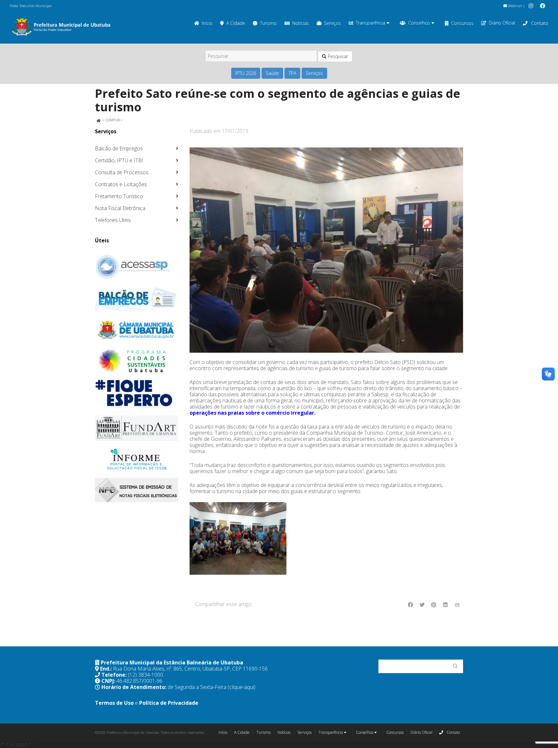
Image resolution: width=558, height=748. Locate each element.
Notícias (300, 23)
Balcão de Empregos (119, 148)
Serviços (332, 23)
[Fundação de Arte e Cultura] (136, 428)
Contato (539, 23)
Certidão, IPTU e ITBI (119, 160)
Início (207, 23)
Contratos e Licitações (121, 184)
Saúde (272, 73)
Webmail (514, 5)
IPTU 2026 (245, 73)
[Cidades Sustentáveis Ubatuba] (136, 361)
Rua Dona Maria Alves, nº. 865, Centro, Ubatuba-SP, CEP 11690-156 (190, 668)
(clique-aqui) (241, 687)
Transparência (371, 23)
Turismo (268, 23)
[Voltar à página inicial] (98, 119)
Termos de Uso (114, 702)
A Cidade (235, 23)
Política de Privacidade (168, 702)
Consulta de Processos (122, 172)
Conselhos (419, 23)
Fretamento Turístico (119, 196)
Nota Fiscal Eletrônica (120, 208)
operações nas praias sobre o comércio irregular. (253, 412)
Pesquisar (337, 56)
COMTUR (112, 119)
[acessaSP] (136, 267)
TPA (292, 73)
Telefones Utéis (113, 220)
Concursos (462, 23)
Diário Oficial (502, 23)
